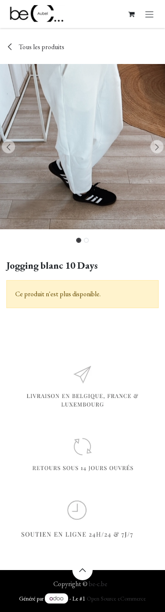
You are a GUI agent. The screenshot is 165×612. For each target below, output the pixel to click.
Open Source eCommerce (116, 598)
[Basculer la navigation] (149, 14)
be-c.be (98, 583)
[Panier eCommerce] (131, 14)
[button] (8, 146)
